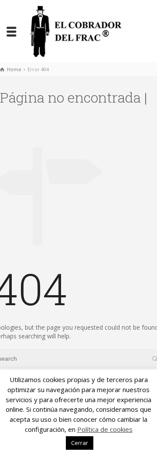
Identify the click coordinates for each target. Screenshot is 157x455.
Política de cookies (105, 429)
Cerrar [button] (79, 443)
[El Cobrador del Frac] (74, 30)
